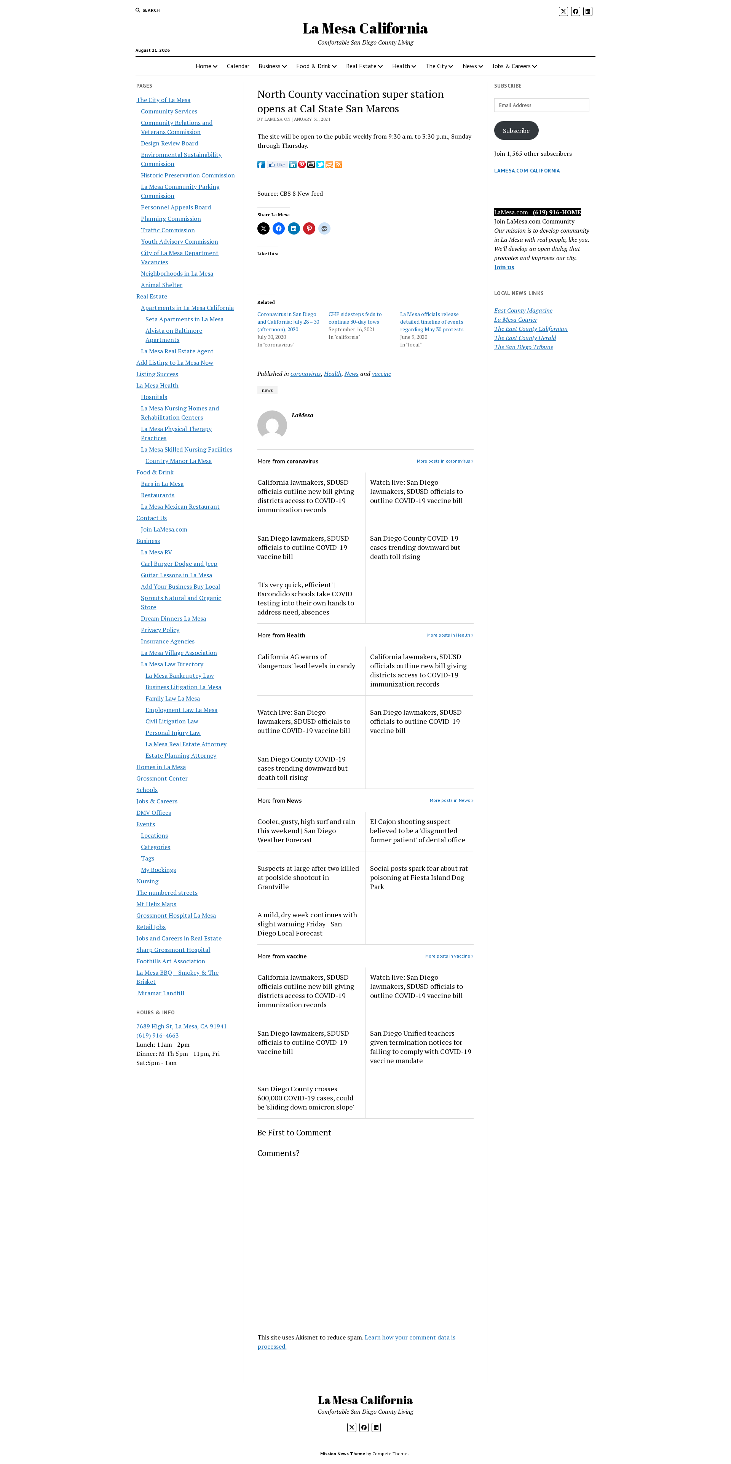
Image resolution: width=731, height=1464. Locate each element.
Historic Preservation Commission (188, 175)
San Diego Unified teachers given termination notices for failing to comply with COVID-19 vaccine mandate (420, 1046)
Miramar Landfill (160, 993)
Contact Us (151, 518)
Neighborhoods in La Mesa (177, 273)
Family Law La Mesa (172, 698)
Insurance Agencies (168, 641)
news (267, 390)
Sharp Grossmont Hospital (173, 949)
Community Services (169, 111)
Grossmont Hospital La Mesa (176, 915)
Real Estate (361, 66)
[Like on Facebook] (277, 166)
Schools (147, 789)
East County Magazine (523, 310)
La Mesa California (365, 28)
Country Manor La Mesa (178, 461)
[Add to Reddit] (311, 166)
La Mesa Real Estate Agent (177, 351)
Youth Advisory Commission (179, 241)
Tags (147, 858)
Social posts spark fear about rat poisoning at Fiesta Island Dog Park (419, 877)
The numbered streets (167, 892)
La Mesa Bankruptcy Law (179, 675)
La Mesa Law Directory (172, 664)
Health (401, 66)
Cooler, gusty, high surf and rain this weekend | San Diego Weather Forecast (306, 830)
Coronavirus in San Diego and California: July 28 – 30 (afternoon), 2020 (288, 321)
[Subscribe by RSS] (338, 166)
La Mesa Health (157, 385)
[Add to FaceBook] (261, 166)
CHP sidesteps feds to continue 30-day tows (355, 317)
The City (436, 66)
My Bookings (158, 869)
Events (145, 824)
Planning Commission (171, 218)
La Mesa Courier (515, 319)
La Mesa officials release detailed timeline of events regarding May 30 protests (432, 321)
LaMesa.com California (527, 170)
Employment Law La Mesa (181, 710)
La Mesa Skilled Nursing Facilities (186, 449)
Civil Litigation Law (171, 721)
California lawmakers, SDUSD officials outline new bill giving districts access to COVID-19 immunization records (305, 495)
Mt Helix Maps (156, 904)
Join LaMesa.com (164, 529)
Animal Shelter (161, 285)
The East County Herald (525, 338)
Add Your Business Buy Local (180, 586)
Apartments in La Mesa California (187, 307)
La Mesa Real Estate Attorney (186, 744)
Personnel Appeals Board (176, 207)
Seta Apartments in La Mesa (184, 319)
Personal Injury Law (173, 732)
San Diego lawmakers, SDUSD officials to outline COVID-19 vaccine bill (303, 547)
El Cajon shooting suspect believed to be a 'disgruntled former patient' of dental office (417, 830)
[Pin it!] (302, 166)
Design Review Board (169, 143)
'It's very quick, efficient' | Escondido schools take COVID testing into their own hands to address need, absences (305, 598)
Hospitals (154, 397)
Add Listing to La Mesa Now (174, 362)
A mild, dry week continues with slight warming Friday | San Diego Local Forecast (307, 923)
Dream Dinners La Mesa (173, 618)
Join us (504, 267)
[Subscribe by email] (329, 166)
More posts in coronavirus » (445, 461)
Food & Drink (313, 66)
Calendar (238, 66)
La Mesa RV (156, 552)
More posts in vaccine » (449, 956)
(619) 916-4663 (157, 1035)
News (470, 66)
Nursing (147, 881)
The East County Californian (531, 328)
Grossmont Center (162, 778)
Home (203, 66)
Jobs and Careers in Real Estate (179, 938)
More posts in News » (452, 800)
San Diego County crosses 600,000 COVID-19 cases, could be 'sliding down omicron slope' (305, 1097)
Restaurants (157, 495)
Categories (155, 847)
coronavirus (305, 373)
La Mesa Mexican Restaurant (180, 506)
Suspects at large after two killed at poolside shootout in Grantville (308, 877)
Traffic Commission (168, 230)
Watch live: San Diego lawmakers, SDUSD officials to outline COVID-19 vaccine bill (416, 491)
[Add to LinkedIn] (293, 166)
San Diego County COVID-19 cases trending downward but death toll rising (415, 547)
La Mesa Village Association (179, 652)
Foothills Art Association (170, 961)
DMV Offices (153, 812)
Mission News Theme (342, 1453)
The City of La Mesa (163, 100)
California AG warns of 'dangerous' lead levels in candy (306, 661)
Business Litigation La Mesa (183, 687)
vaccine (381, 373)
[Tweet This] (320, 166)
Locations (154, 835)
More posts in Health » (450, 635)
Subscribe (516, 130)
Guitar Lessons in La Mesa (176, 575)
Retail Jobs (151, 927)
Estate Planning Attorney (180, 755)
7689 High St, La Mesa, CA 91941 (181, 1026)
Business (270, 66)
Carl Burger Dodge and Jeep (179, 563)
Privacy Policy (160, 630)
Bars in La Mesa (162, 483)
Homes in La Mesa (161, 767)
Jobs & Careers (512, 66)
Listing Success (157, 374)
